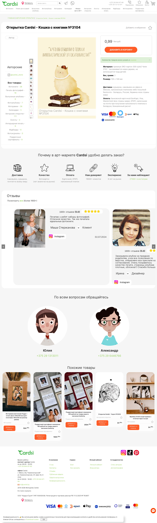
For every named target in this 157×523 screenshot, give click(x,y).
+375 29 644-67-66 (116, 2)
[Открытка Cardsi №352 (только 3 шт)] (31, 74)
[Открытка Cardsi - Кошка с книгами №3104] (31, 61)
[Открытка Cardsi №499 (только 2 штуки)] (31, 113)
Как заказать (75, 468)
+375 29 (47, 355)
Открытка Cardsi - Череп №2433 (109, 414)
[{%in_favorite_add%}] (28, 423)
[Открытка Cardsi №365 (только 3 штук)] (31, 78)
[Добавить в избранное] (150, 28)
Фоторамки (7, 422)
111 (15, 116)
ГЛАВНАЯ (11, 18)
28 (21, 87)
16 (15, 93)
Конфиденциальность (57, 481)
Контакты (52, 468)
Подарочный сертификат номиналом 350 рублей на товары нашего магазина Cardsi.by (78, 414)
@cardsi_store (16, 75)
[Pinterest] (136, 452)
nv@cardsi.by (24, 484)
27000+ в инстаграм (138, 179)
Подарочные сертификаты (43, 431)
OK (43, 519)
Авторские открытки (25, 18)
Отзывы (52, 471)
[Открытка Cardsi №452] (31, 97)
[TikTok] (130, 452)
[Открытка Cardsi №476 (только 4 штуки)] (31, 102)
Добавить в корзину (9, 428)
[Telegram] (65, 3)
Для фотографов (117, 468)
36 (21, 106)
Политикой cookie (32, 519)
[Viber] (72, 3)
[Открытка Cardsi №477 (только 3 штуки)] (31, 107)
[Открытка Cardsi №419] (31, 86)
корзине (133, 60)
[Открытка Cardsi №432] (31, 89)
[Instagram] (123, 452)
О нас (51, 465)
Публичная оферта (56, 474)
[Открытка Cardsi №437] (31, 93)
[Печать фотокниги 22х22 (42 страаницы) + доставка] (31, 66)
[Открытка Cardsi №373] (31, 82)
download (73, 471)
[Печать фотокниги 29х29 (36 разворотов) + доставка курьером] (31, 70)
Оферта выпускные (56, 477)
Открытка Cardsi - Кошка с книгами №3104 (50, 18)
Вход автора (94, 468)
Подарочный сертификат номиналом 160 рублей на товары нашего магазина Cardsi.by (47, 426)
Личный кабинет (96, 465)
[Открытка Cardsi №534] (31, 118)
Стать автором (116, 465)
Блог (72, 465)
